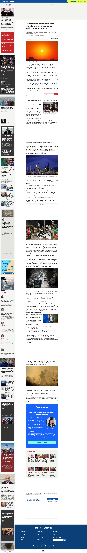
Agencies (7, 86)
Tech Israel (22, 536)
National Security (54, 493)
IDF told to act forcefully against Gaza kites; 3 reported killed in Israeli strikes (7, 432)
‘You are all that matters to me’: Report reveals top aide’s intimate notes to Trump (31, 461)
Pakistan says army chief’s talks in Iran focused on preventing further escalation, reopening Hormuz (7, 22)
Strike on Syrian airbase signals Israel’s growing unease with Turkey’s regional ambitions (7, 225)
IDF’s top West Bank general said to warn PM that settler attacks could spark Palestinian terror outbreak (7, 69)
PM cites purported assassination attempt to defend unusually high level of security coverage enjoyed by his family (7, 115)
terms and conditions (40, 531)
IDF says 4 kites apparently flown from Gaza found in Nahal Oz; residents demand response (7, 437)
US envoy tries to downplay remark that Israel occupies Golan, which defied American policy (52, 474)
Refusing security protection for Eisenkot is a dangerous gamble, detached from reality (9, 389)
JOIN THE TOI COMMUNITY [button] (52, 499)
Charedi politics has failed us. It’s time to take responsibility (7, 301)
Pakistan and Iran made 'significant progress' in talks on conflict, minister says (7, 51)
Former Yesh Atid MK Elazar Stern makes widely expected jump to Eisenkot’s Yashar (10, 383)
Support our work (42, 442)
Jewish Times (22, 532)
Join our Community (72, 1)
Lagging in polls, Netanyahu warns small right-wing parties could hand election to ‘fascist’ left (7, 490)
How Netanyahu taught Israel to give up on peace (7, 340)
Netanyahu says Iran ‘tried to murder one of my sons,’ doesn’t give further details (7, 109)
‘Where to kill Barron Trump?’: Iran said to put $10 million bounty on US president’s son (38, 474)
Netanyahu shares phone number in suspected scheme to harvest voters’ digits (9, 504)
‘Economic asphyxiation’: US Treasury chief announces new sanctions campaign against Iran (7, 172)
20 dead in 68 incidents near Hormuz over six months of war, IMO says (7, 45)
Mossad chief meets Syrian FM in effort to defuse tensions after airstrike (45, 474)
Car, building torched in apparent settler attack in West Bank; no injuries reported (10, 90)
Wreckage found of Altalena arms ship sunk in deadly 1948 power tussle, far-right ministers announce (31, 474)
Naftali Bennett (28, 494)
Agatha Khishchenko (8, 464)
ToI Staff (7, 112)
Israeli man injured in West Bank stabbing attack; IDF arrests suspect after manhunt (10, 83)
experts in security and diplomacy (40, 80)
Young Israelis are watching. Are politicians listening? (7, 314)
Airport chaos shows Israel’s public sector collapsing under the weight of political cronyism (45, 461)
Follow (33, 38)
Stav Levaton (3, 112)
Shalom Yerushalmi (7, 392)
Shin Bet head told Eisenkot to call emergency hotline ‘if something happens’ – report (10, 396)
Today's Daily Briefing (7, 263)
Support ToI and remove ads (81, 1)
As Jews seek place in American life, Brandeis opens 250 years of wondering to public (7, 459)
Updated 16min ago (7, 17)
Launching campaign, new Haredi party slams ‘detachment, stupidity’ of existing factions (7, 516)
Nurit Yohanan (9, 92)
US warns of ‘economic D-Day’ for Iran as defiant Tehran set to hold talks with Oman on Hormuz (10, 187)
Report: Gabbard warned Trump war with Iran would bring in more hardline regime (7, 40)
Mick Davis (2, 338)
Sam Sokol (3, 154)
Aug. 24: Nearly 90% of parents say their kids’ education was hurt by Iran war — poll (10, 196)
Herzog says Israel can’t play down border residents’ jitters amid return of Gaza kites (7, 426)
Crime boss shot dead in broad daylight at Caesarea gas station (38, 461)
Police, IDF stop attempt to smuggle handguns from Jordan (7, 35)
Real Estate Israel (23, 537)
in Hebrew (43, 84)
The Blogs (22, 539)
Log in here (55, 501)
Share (54, 38)
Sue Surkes (28, 38)
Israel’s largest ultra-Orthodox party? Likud (6, 327)
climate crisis (50, 493)
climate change (45, 493)
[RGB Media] (44, 550)
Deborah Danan (9, 507)
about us (38, 534)
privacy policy (39, 532)
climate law (36, 102)
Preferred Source (46, 35)
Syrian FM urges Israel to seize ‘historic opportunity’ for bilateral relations (7, 254)
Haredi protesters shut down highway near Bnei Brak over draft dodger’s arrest (7, 538)
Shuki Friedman (3, 325)
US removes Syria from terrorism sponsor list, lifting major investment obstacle (7, 237)
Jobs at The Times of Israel (41, 537)
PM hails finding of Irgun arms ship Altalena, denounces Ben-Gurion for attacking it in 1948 (7, 138)
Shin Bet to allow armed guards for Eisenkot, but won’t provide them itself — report (7, 370)
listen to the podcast (9, 273)
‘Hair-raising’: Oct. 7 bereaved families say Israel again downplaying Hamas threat (7, 405)
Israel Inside (31, 493)
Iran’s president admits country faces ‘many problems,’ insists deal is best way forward (53, 461)
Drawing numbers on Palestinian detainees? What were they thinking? (7, 354)
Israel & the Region (23, 531)
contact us (38, 539)
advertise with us (39, 536)
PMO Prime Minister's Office (38, 493)
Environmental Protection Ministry (36, 494)
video (21, 542)
